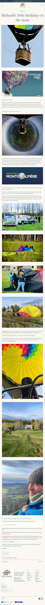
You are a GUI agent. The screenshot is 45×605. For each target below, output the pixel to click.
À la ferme (7, 557)
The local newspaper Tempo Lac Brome (10, 536)
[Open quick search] (40, 5)
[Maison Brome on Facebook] (39, 599)
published (35, 536)
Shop (28, 572)
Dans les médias (13, 557)
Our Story (29, 575)
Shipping (37, 572)
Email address (5, 588)
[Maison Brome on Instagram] (42, 599)
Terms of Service (37, 579)
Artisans (28, 573)
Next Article (40, 561)
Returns (37, 573)
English (3, 598)
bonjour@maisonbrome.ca (19, 581)
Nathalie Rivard (5, 331)
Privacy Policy (37, 576)
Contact (28, 580)
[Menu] (2, 5)
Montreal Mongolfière (26, 163)
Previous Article (5, 561)
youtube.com (12, 541)
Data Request (38, 581)
